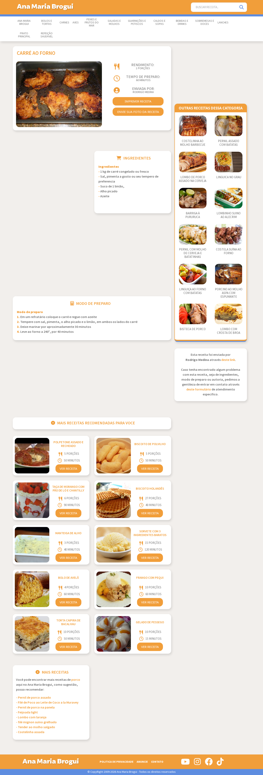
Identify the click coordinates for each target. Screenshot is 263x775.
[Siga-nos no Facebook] (209, 763)
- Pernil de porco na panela (35, 707)
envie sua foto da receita (138, 112)
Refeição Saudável (46, 35)
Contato (157, 762)
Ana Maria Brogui (24, 22)
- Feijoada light (27, 712)
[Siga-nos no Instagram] (197, 763)
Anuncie (142, 762)
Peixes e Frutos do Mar (92, 23)
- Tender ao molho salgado (35, 727)
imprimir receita (138, 101)
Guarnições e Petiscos (137, 22)
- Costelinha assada (30, 732)
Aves (76, 22)
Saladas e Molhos (114, 22)
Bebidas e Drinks (182, 22)
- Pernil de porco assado (33, 698)
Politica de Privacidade (116, 762)
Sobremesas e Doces (204, 22)
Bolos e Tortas (46, 22)
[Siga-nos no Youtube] (185, 763)
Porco (75, 680)
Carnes (64, 22)
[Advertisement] (51, 179)
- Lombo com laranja (31, 717)
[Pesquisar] (242, 7)
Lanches (223, 22)
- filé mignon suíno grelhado (36, 722)
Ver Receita (68, 468)
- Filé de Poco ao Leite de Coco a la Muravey (47, 702)
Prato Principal (24, 35)
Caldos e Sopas (159, 22)
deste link (228, 360)
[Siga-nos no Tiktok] (220, 763)
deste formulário (198, 389)
